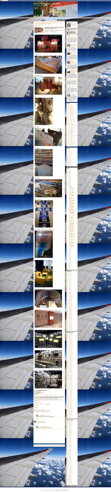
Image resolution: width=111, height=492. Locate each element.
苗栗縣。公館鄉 (69, 411)
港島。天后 (68, 464)
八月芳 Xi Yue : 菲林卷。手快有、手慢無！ (71, 240)
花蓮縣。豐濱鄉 (69, 408)
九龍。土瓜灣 (69, 427)
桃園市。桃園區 (69, 403)
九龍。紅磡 (68, 439)
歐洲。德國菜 (69, 313)
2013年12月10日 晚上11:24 (47, 415)
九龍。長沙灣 (69, 446)
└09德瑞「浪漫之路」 (70, 109)
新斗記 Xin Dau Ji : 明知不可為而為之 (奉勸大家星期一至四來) (72, 234)
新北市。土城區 (69, 382)
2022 (69, 174)
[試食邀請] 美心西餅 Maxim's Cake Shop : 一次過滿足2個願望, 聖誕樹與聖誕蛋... (72, 212)
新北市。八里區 (69, 381)
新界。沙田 (68, 453)
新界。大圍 (68, 449)
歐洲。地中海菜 (69, 310)
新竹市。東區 (69, 397)
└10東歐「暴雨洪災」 (70, 110)
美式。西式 (68, 328)
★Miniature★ (69, 154)
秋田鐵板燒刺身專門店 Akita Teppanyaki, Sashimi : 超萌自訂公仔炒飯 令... (72, 203)
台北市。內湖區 (69, 348)
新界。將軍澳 (69, 450)
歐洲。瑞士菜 (69, 321)
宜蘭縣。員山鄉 (69, 374)
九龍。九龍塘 (69, 423)
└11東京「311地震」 (70, 113)
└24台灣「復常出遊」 (70, 139)
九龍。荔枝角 (69, 442)
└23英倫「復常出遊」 (70, 135)
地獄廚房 (68, 158)
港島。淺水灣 (69, 467)
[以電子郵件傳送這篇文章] (46, 404)
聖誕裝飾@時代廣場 (71, 227)
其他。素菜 (68, 307)
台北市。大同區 (69, 353)
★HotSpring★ (69, 152)
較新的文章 (36, 445)
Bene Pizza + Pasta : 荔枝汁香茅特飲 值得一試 (72, 193)
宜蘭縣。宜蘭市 (69, 375)
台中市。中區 (69, 337)
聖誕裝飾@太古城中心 (72, 228)
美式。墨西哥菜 (69, 325)
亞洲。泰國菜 (69, 300)
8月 (69, 251)
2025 (69, 171)
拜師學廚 (68, 159)
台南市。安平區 (69, 363)
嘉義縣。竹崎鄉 (69, 371)
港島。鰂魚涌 (69, 482)
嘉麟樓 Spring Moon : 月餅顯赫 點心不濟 (71, 209)
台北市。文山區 (69, 356)
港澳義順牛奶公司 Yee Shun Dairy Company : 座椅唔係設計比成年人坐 (72, 230)
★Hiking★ (68, 151)
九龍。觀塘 (68, 445)
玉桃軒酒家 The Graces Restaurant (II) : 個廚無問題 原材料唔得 (71, 242)
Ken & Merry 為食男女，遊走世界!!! (47, 4)
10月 (69, 249)
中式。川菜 (68, 281)
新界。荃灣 (68, 454)
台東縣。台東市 (69, 364)
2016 (69, 181)
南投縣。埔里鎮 (69, 335)
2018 (69, 179)
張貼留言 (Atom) (50, 448)
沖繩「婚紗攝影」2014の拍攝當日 (73, 94)
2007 (69, 267)
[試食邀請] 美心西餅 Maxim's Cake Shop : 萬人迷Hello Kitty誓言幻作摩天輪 (73, 45)
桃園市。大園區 (69, 400)
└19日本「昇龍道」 (69, 128)
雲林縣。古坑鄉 (69, 415)
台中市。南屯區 (69, 338)
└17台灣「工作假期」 (70, 123)
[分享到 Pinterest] (49, 404)
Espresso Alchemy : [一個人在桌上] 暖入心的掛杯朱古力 (72, 198)
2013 (69, 185)
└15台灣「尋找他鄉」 (70, 120)
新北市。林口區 (69, 386)
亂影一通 (68, 155)
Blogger (68, 490)
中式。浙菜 (68, 284)
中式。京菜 (68, 278)
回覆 (36, 412)
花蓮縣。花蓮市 (69, 407)
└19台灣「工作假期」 (70, 127)
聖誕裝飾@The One (71, 220)
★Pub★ (68, 277)
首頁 (35, 17)
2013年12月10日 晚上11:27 (47, 426)
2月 (69, 258)
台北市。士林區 (69, 352)
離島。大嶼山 (69, 483)
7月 (69, 252)
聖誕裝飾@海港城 (71, 221)
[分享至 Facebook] (48, 404)
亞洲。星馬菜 (69, 299)
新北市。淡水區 (69, 389)
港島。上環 (68, 457)
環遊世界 (68, 163)
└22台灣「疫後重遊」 (70, 132)
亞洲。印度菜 (69, 295)
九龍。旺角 (68, 434)
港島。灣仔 (68, 468)
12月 (69, 186)
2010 (69, 263)
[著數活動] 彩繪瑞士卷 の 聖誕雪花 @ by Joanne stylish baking (72, 37)
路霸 (36, 421)
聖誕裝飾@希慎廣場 (71, 226)
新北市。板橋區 (69, 385)
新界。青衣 (68, 456)
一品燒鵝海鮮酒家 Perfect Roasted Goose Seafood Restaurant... (71, 218)
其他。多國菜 (69, 306)
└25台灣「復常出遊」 (70, 142)
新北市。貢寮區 (69, 393)
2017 (69, 180)
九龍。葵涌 (68, 443)
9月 (69, 250)
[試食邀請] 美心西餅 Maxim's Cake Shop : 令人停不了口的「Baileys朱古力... (72, 206)
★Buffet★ (68, 273)
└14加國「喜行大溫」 (70, 117)
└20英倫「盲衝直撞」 (70, 131)
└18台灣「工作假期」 (70, 124)
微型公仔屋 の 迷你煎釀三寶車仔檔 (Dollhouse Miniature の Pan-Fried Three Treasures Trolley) (73, 62)
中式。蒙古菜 (69, 292)
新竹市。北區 (69, 396)
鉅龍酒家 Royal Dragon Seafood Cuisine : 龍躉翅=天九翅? (72, 188)
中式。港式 (68, 285)
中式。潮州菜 (69, 289)
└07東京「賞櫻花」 (69, 106)
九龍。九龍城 (69, 421)
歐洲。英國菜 (69, 322)
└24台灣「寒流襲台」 (70, 138)
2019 (69, 178)
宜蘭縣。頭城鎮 (69, 378)
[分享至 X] (47, 404)
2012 (69, 261)
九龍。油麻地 (69, 435)
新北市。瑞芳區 (69, 392)
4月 (69, 256)
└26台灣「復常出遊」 (70, 145)
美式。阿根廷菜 (69, 329)
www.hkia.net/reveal (37, 400)
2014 (69, 184)
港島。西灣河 (69, 472)
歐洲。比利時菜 (69, 317)
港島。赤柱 (68, 475)
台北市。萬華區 (69, 359)
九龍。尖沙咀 (69, 431)
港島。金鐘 (68, 478)
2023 (69, 173)
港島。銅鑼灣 (69, 479)
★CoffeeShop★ (69, 274)
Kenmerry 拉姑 (40, 415)
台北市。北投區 (69, 349)
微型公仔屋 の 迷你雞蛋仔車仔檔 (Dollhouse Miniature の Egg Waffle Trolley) (74, 71)
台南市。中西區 (69, 360)
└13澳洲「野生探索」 (70, 116)
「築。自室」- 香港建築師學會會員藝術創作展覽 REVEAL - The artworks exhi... (72, 224)
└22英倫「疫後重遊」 (70, 134)
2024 (69, 172)
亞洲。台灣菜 (69, 296)
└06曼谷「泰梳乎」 (69, 105)
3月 (69, 257)
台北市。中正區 (69, 345)
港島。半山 (68, 461)
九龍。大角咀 (69, 428)
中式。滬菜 (68, 288)
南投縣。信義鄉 (69, 334)
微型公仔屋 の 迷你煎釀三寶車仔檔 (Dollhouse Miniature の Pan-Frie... (72, 236)
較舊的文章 (62, 445)
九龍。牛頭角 (69, 438)
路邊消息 (68, 165)
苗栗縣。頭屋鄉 (69, 414)
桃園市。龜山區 (69, 404)
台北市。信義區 (69, 346)
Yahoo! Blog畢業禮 (71, 190)
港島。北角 (68, 460)
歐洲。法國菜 (69, 318)
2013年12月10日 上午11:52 (41, 421)
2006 (69, 268)
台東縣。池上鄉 (69, 367)
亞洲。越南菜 (69, 303)
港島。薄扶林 (69, 471)
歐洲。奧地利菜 (69, 311)
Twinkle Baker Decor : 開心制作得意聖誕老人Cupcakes (72, 201)
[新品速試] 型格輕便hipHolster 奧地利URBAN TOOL (71, 246)
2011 (69, 262)
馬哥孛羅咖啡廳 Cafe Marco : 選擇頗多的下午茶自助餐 (72, 195)
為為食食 (68, 162)
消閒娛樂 (37, 405)
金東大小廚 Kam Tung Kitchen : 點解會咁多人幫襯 (74, 53)
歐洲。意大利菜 (69, 314)
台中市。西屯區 (69, 342)
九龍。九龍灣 (69, 424)
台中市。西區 (69, 341)
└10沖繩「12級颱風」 (70, 112)
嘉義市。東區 (69, 370)
